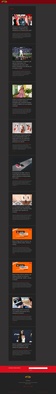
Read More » (14, 39)
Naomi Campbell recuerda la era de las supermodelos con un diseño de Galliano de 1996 (21, 345)
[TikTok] (29, 386)
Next (34, 362)
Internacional (22, 143)
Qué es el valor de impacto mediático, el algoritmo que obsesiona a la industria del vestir (21, 28)
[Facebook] (24, 386)
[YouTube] (31, 386)
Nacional (22, 69)
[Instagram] (26, 386)
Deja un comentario (17, 69)
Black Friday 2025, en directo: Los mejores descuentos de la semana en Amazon (21, 311)
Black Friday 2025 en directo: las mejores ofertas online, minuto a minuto (21, 242)
